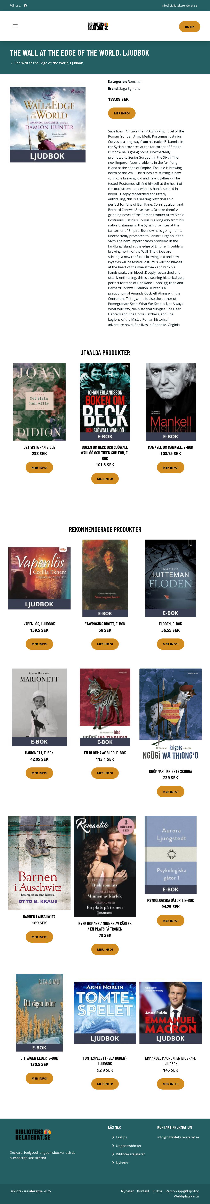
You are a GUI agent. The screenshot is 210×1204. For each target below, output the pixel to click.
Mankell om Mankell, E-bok (170, 447)
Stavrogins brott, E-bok (104, 623)
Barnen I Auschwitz (39, 916)
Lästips (121, 1137)
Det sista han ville (39, 447)
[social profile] (25, 5)
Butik (189, 27)
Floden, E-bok (170, 623)
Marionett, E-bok (39, 752)
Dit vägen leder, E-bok (39, 1058)
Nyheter (122, 1162)
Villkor (157, 1191)
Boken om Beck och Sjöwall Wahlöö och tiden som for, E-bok (105, 453)
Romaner (135, 81)
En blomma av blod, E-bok (105, 752)
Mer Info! (122, 113)
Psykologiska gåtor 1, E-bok (170, 900)
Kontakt (143, 1191)
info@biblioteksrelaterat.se (179, 5)
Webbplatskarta (186, 1196)
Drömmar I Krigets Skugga (170, 771)
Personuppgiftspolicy (182, 1191)
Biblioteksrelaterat (130, 1154)
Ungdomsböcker (129, 1146)
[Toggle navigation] (15, 26)
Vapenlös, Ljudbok (39, 623)
